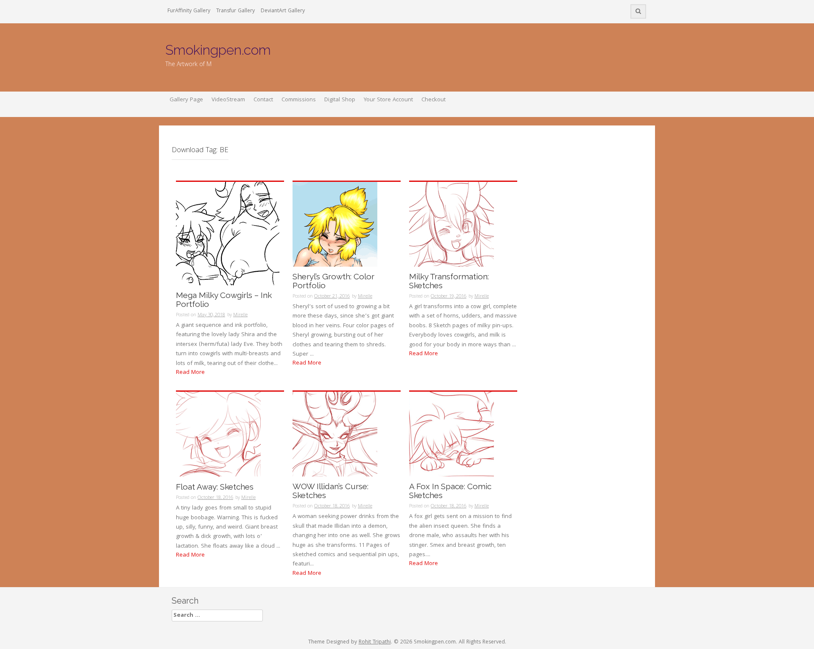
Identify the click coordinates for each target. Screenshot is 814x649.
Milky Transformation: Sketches (449, 281)
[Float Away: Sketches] (218, 434)
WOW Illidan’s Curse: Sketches (330, 491)
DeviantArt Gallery (283, 11)
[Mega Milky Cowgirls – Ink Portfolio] (227, 234)
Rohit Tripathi (375, 642)
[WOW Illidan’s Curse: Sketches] (335, 434)
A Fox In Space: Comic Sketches (450, 491)
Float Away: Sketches (215, 486)
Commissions (299, 100)
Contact (263, 100)
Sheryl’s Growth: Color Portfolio (333, 281)
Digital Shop (339, 100)
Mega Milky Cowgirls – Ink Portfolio (224, 300)
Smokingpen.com (218, 50)
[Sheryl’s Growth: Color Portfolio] (335, 224)
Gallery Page (186, 100)
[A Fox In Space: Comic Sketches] (451, 434)
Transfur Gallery (235, 11)
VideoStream (228, 100)
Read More (190, 372)
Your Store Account (388, 100)
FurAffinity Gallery (188, 11)
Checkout (433, 100)
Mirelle (240, 315)
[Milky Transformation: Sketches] (451, 224)
